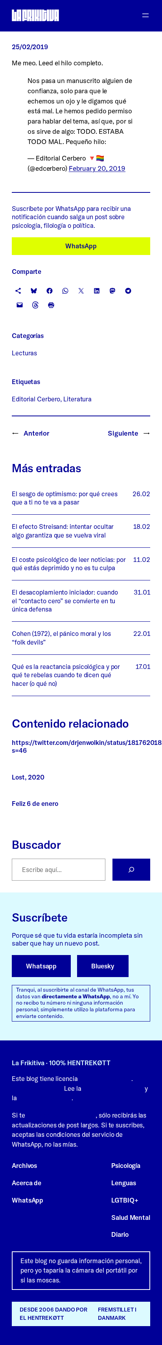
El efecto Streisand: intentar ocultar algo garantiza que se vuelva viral (63, 531)
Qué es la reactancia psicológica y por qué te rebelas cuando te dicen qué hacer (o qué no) (66, 675)
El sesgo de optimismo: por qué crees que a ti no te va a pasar (64, 498)
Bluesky (102, 966)
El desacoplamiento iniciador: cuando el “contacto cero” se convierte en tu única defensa (65, 600)
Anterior (36, 433)
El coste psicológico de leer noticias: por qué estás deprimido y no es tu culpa (69, 564)
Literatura (77, 399)
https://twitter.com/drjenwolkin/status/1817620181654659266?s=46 (81, 746)
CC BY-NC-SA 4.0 (105, 1079)
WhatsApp (81, 246)
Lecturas (24, 353)
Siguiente (123, 433)
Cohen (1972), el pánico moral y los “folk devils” (61, 638)
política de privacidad (113, 1088)
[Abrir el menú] (145, 15)
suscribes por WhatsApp (61, 1115)
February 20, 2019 (97, 168)
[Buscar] (131, 870)
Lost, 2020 (28, 777)
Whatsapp (41, 966)
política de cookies (45, 1098)
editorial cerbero (36, 399)
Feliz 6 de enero (35, 803)
